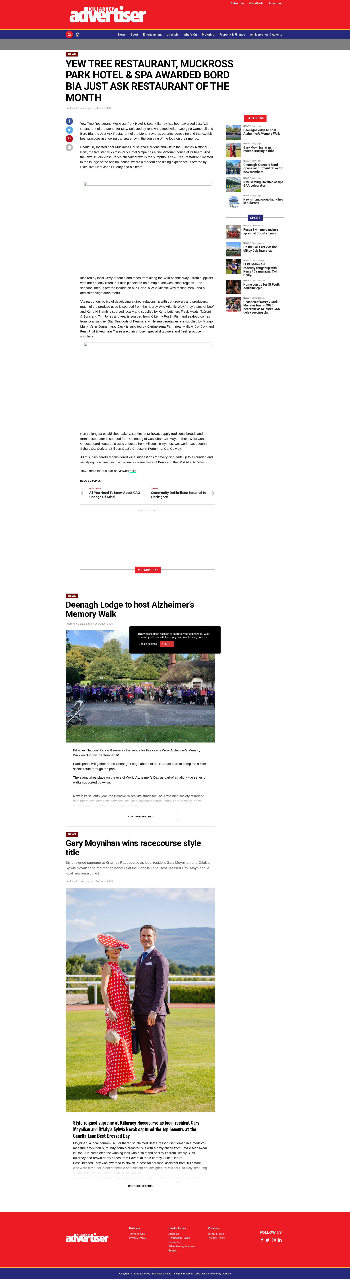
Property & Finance (232, 34)
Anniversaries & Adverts (266, 34)
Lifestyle (172, 34)
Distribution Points (179, 1237)
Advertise (275, 3)
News (122, 34)
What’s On (190, 34)
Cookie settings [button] (148, 643)
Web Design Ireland (206, 1273)
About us (173, 1233)
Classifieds (256, 3)
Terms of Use (137, 1233)
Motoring (208, 34)
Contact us (174, 1242)
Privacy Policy (137, 1237)
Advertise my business (182, 1246)
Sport (134, 34)
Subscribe (237, 3)
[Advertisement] (218, 15)
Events (172, 1250)
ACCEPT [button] (167, 644)
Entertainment (152, 34)
